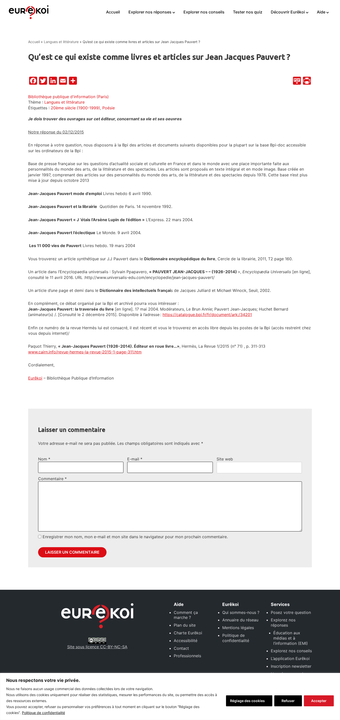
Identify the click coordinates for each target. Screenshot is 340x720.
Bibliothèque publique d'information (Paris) (68, 96)
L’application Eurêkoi (290, 658)
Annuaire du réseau (240, 619)
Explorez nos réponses (283, 622)
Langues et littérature (61, 42)
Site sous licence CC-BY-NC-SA (97, 646)
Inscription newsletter (291, 666)
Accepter (319, 701)
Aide (321, 11)
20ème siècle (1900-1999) (75, 107)
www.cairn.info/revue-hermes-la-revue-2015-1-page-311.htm (85, 351)
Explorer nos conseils (204, 11)
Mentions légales (238, 627)
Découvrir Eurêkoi (288, 11)
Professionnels (187, 655)
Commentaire (52, 478)
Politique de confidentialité (43, 713)
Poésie (108, 107)
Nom (44, 459)
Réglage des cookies (247, 701)
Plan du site (185, 625)
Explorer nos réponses (149, 11)
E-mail (134, 459)
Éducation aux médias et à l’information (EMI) (290, 638)
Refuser (288, 701)
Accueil (113, 11)
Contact (181, 648)
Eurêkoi (35, 378)
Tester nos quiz (247, 11)
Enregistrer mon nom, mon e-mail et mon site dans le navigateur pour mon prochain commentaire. (135, 536)
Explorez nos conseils (291, 650)
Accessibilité (185, 640)
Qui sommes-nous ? (240, 612)
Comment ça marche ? (186, 615)
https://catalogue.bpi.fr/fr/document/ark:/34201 (207, 314)
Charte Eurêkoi (188, 632)
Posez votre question (291, 612)
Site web (225, 459)
